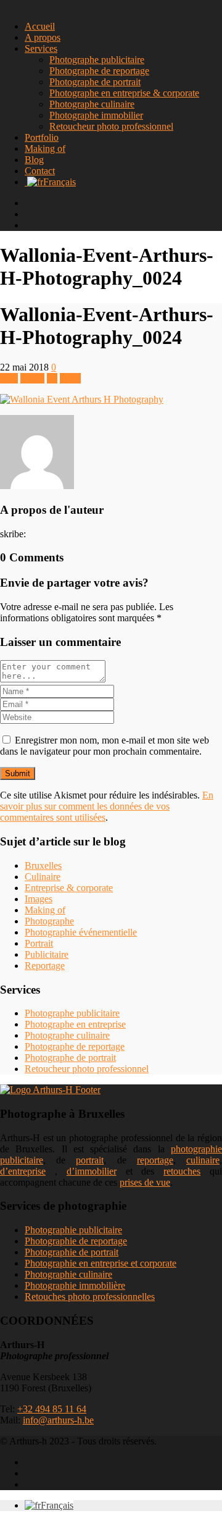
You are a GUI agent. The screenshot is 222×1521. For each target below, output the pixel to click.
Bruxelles (43, 865)
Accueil (40, 26)
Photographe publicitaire (96, 59)
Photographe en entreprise (75, 1024)
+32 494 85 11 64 (51, 1409)
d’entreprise (23, 1171)
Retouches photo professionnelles (90, 1296)
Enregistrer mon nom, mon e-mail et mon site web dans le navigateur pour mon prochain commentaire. (104, 745)
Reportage (45, 965)
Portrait (39, 943)
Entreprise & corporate (69, 887)
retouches (181, 1171)
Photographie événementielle (81, 932)
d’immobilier (92, 1171)
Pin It (70, 378)
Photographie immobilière (75, 1285)
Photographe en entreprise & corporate (124, 93)
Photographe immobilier (96, 115)
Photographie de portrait (71, 1252)
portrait (90, 1160)
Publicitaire (46, 954)
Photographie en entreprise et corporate (100, 1263)
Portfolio (42, 137)
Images (38, 899)
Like (9, 378)
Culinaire (42, 876)
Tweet (32, 378)
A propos (42, 37)
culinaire (203, 1160)
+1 (52, 378)
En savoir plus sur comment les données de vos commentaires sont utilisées (106, 806)
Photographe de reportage (99, 70)
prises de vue (145, 1182)
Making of (45, 148)
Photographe (49, 921)
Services (41, 48)
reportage (155, 1160)
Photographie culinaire (68, 1274)
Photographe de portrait (95, 82)
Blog (34, 159)
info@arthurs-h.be (58, 1420)
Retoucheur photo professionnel (111, 126)
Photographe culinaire (91, 104)
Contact (40, 171)
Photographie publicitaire (73, 1230)
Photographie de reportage (76, 1241)
